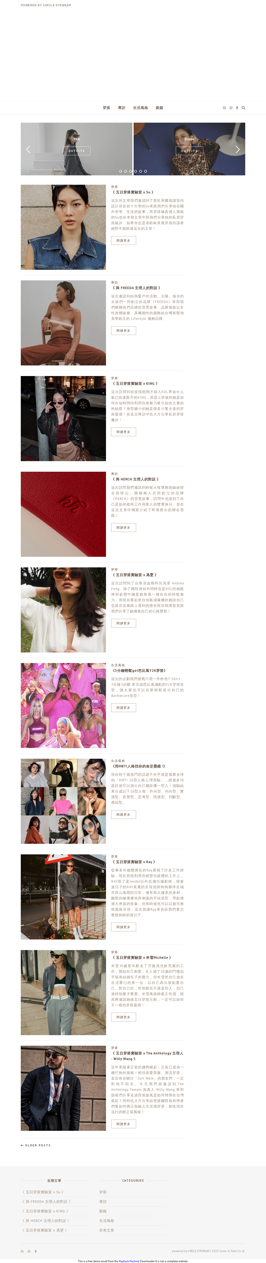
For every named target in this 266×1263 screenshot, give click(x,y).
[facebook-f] (237, 108)
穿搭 (106, 108)
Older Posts (37, 1145)
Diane (189, 139)
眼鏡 (159, 108)
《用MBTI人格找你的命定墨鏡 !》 (139, 766)
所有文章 (106, 1230)
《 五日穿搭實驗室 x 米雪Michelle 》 (142, 957)
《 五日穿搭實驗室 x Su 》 (133, 192)
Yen (77, 139)
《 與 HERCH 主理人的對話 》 (135, 479)
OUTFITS (76, 151)
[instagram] (225, 108)
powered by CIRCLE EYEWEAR (46, 5)
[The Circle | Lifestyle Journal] (133, 56)
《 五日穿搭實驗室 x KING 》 (135, 383)
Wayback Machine (129, 1261)
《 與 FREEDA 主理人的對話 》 (136, 288)
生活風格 (140, 108)
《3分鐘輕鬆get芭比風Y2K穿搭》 (139, 670)
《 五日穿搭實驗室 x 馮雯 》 (134, 575)
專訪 (122, 108)
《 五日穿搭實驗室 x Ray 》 (134, 862)
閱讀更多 (124, 240)
